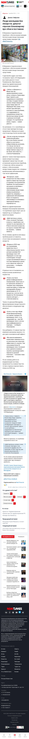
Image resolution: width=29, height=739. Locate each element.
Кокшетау (4, 659)
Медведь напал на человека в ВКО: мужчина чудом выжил (13, 572)
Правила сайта (14, 717)
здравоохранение (15, 511)
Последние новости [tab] (8, 536)
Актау (2, 654)
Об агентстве (14, 720)
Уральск (3, 669)
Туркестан (17, 666)
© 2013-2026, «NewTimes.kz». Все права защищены (14, 713)
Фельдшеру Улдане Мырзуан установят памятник (13, 522)
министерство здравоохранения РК (14, 513)
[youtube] (16, 612)
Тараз (2, 666)
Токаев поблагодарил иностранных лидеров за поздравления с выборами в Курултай (13, 556)
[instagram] (13, 612)
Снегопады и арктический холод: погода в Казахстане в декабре (13, 529)
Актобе (16, 654)
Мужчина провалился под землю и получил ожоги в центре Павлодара (13, 587)
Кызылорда (4, 661)
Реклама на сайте (14, 722)
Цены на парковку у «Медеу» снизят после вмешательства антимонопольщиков (12, 564)
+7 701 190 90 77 (5, 707)
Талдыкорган (18, 664)
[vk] (6, 612)
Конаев (16, 671)
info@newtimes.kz (5, 705)
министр (13, 515)
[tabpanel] (14, 569)
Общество (5, 13)
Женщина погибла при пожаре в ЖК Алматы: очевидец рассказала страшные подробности (13, 579)
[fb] (9, 612)
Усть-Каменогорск (6, 671)
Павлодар (17, 661)
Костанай (17, 659)
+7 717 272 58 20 (5, 692)
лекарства (6, 515)
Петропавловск (5, 664)
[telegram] (23, 612)
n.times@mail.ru (5, 700)
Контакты (14, 724)
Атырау (3, 656)
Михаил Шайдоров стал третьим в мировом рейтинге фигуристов (13, 542)
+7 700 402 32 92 (5, 694)
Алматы (17, 649)
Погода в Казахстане (7, 678)
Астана (3, 649)
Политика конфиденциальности (14, 715)
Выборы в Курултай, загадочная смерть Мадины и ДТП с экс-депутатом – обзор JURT (14, 594)
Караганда (17, 656)
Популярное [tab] (21, 536)
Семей (16, 651)
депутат (5, 511)
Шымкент (3, 651)
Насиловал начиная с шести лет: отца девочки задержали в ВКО (14, 548)
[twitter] (20, 612)
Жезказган (17, 669)
